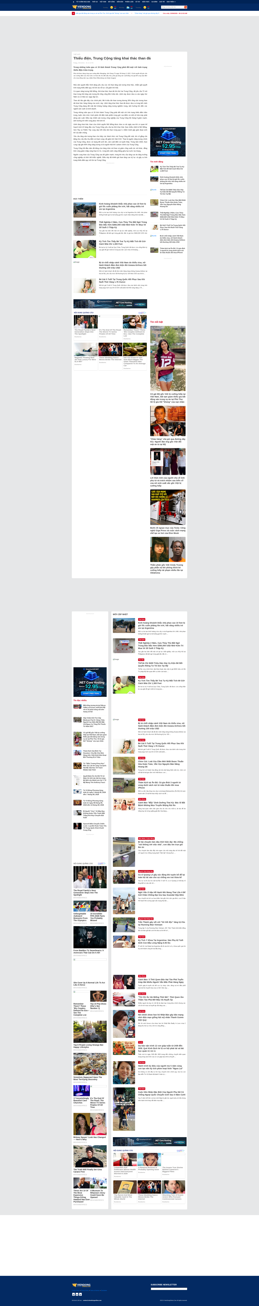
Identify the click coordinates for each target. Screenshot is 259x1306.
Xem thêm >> (171, 2)
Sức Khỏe (142, 799)
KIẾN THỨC (145, 2)
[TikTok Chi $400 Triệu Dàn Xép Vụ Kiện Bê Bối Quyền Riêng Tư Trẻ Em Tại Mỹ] (154, 189)
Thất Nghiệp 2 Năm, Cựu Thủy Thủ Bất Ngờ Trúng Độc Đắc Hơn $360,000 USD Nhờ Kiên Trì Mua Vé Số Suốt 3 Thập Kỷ (123, 224)
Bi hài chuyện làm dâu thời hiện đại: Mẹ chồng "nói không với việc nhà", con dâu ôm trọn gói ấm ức (160, 844)
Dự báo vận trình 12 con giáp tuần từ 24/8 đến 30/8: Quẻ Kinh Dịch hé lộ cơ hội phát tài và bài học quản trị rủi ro (161, 1048)
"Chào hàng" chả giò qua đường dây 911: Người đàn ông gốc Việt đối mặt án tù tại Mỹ (167, 441)
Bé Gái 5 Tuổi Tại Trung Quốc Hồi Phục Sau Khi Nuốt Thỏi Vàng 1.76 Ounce (172, 227)
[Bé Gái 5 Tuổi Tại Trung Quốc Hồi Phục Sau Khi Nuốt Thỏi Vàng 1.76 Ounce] (154, 227)
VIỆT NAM (103, 2)
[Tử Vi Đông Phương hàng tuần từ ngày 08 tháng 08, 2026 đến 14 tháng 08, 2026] (77, 802)
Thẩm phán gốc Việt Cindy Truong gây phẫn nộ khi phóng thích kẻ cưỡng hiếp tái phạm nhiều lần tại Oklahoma (103, 13)
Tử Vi (140, 1042)
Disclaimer (104, 1290)
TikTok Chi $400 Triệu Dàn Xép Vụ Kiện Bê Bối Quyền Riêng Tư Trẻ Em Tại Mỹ (172, 192)
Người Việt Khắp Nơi (146, 871)
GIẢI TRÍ (162, 2)
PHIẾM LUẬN (129, 2)
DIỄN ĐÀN (120, 2)
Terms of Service (94, 1290)
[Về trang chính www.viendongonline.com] (73, 2)
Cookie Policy (75, 1290)
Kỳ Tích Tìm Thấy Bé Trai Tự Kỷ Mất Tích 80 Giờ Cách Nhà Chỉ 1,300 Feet (172, 169)
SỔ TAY (137, 2)
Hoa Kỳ (141, 659)
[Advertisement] (129, 34)
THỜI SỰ (95, 2)
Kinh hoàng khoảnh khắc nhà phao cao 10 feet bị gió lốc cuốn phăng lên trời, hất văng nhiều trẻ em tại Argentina (122, 206)
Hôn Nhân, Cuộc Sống (146, 838)
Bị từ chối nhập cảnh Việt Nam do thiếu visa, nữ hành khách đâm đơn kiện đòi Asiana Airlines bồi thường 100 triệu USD (122, 265)
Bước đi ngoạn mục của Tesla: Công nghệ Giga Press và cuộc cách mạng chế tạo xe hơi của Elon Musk (167, 530)
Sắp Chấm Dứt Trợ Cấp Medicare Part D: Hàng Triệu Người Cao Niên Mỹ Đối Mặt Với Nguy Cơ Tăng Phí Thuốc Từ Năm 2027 (94, 722)
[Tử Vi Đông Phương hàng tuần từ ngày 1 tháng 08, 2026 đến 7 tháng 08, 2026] (77, 791)
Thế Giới (76, 54)
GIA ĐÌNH (154, 2)
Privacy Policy (85, 1290)
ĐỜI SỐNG (111, 2)
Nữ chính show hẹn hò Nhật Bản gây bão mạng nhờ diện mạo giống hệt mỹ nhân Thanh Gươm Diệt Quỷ (161, 1017)
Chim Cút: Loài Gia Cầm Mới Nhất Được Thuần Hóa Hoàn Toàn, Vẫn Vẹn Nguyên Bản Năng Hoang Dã (160, 764)
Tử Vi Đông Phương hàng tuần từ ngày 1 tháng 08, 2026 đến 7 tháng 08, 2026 (94, 792)
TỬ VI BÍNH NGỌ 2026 (83, 2)
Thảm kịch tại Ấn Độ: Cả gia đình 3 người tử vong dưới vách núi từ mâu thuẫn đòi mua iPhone (172, 251)
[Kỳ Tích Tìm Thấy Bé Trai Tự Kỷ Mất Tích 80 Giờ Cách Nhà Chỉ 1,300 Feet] (154, 169)
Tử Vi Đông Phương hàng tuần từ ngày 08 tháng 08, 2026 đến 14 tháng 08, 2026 (93, 803)
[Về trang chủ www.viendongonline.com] (81, 7)
